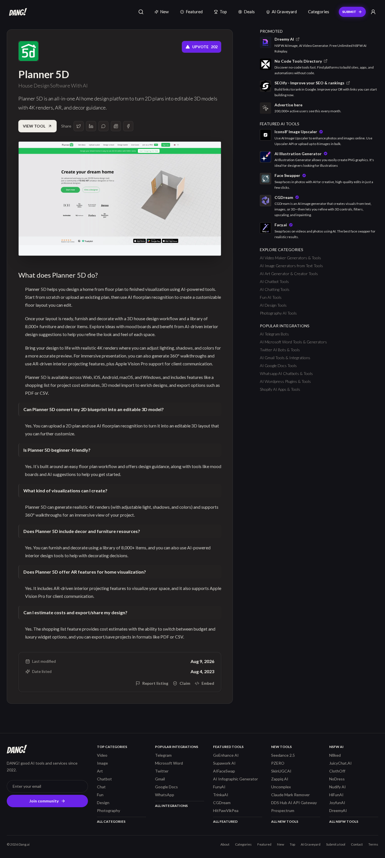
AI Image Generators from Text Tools (291, 265)
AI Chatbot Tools (274, 281)
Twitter (162, 771)
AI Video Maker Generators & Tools (290, 257)
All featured (225, 821)
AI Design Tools (273, 305)
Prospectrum (282, 810)
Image (102, 763)
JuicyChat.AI (340, 763)
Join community (44, 800)
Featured (194, 11)
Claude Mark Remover (290, 794)
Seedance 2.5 (283, 755)
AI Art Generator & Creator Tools (289, 273)
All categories (111, 821)
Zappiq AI (279, 778)
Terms (373, 844)
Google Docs (166, 786)
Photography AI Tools (278, 313)
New (164, 11)
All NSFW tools (343, 821)
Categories (318, 11)
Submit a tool (335, 844)
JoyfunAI (337, 802)
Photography (108, 810)
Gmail (160, 778)
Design (103, 802)
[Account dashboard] (373, 12)
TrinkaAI (220, 794)
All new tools (284, 821)
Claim (185, 683)
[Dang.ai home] (17, 12)
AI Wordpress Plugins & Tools (285, 381)
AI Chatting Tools (274, 289)
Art (100, 771)
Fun (100, 794)
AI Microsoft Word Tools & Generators (293, 341)
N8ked (335, 755)
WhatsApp (164, 794)
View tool (34, 126)
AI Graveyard (284, 11)
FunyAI (219, 786)
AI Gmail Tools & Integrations (285, 357)
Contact (357, 844)
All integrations (171, 806)
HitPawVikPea (225, 810)
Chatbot (104, 778)
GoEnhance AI (226, 755)
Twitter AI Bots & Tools (280, 349)
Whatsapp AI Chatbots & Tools (286, 373)
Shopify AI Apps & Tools (280, 389)
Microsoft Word (169, 763)
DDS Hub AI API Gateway (294, 802)
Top (223, 11)
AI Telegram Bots (274, 334)
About (224, 844)
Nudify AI (337, 786)
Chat (101, 786)
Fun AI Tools (271, 297)
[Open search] (141, 12)
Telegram (163, 755)
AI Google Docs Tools (278, 365)
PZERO (277, 763)
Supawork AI (224, 763)
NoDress (337, 778)
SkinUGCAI (281, 771)
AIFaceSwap (224, 771)
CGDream (222, 802)
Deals (249, 11)
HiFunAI (336, 794)
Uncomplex (281, 786)
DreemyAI (338, 810)
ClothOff (337, 771)
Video (102, 755)
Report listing (155, 683)
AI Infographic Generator (235, 778)
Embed (208, 683)
